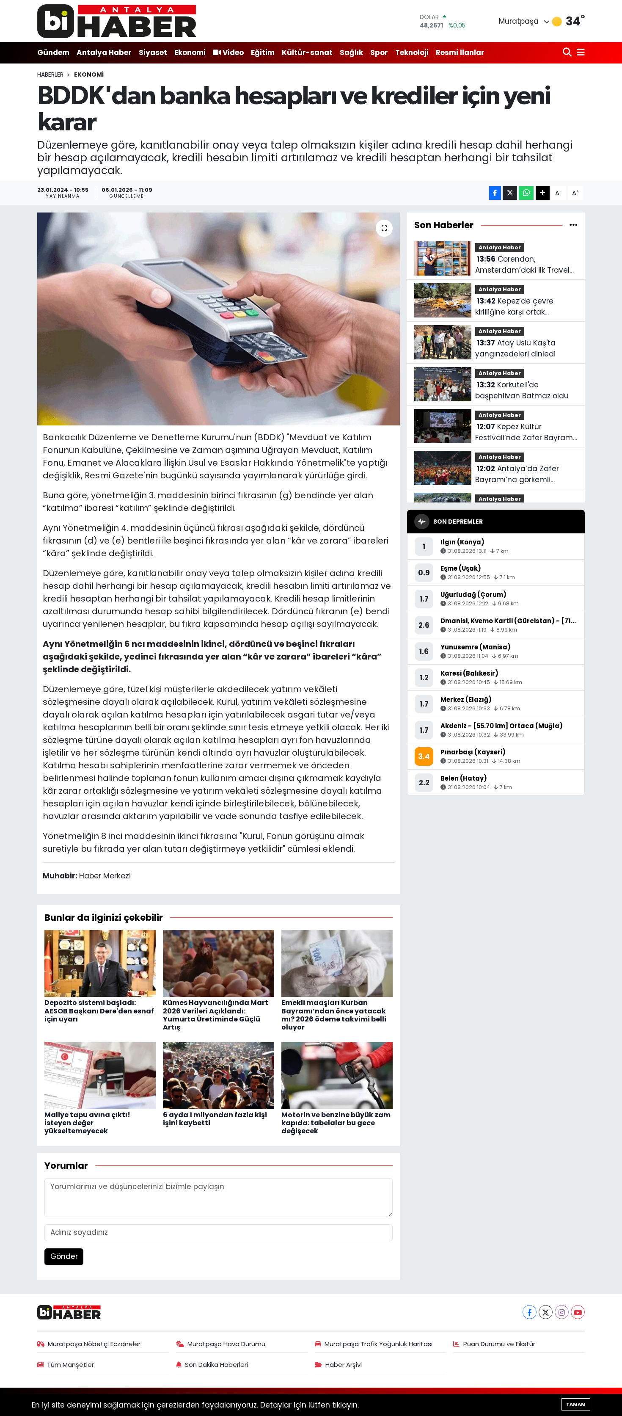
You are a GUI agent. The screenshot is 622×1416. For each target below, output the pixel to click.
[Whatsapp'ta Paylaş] (526, 193)
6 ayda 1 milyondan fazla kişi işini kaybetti (215, 1119)
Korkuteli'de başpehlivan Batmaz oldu (522, 390)
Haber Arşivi (343, 1364)
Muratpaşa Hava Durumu (226, 1343)
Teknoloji (412, 52)
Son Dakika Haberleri (216, 1364)
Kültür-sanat (307, 52)
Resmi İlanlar (460, 52)
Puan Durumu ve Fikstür (499, 1343)
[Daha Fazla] (543, 193)
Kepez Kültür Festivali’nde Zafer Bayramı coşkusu (525, 432)
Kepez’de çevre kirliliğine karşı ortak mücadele (514, 306)
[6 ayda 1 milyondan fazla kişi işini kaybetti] (218, 1075)
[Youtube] (578, 1312)
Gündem (53, 52)
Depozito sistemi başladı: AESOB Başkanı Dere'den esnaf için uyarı (99, 1011)
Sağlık (351, 52)
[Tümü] (574, 225)
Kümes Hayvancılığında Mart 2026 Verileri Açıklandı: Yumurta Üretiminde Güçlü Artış (215, 1015)
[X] (546, 1312)
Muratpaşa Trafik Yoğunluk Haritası (378, 1343)
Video (233, 52)
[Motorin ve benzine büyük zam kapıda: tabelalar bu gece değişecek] (337, 1075)
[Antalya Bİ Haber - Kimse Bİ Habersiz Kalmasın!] (116, 21)
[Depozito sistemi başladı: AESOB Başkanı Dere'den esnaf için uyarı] (100, 963)
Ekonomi (190, 52)
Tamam (576, 1404)
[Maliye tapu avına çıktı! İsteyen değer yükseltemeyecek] (100, 1075)
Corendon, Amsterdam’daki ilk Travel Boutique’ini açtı (522, 265)
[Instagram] (562, 1312)
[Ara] (568, 53)
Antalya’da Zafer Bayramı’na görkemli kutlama (517, 474)
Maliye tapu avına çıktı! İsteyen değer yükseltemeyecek (87, 1123)
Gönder (64, 1256)
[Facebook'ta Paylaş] (495, 193)
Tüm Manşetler (70, 1364)
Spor (379, 52)
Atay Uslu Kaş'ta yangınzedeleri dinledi (515, 348)
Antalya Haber (104, 52)
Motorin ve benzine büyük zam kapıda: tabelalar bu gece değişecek (336, 1123)
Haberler (50, 74)
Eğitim (263, 52)
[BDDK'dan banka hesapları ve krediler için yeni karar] (218, 319)
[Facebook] (530, 1312)
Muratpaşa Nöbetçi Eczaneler (94, 1343)
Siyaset (153, 52)
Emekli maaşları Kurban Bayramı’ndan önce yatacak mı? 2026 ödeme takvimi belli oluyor (333, 1015)
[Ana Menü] (579, 53)
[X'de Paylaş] (510, 193)
